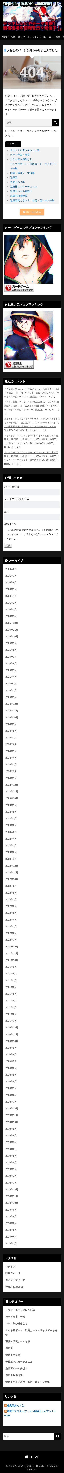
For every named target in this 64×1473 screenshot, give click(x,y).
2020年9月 (11, 1048)
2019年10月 (11, 1122)
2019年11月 (11, 1115)
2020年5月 (11, 1075)
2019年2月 (11, 1176)
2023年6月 (11, 825)
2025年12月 (11, 623)
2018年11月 (11, 1196)
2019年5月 (11, 1156)
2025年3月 (11, 683)
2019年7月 (11, 1142)
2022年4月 (11, 920)
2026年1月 (11, 616)
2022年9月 (11, 886)
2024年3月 (11, 764)
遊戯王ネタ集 (17, 182)
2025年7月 (11, 656)
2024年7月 (11, 737)
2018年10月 (11, 1203)
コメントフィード (15, 1280)
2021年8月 (11, 973)
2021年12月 (11, 946)
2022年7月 (11, 899)
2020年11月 (11, 1034)
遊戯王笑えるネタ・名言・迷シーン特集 (32, 200)
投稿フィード (12, 1273)
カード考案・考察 (20, 154)
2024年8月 (11, 731)
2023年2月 (11, 852)
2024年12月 (11, 704)
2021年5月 (11, 994)
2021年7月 (11, 980)
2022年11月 (11, 872)
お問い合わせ (8, 37)
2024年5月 (11, 751)
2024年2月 (11, 771)
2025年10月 (11, 636)
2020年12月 (11, 1027)
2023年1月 (11, 859)
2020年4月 (11, 1081)
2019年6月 (11, 1149)
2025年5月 (11, 670)
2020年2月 (11, 1095)
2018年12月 (11, 1189)
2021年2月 (11, 1014)
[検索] (55, 122)
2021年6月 (11, 987)
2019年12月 (11, 1108)
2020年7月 (11, 1061)
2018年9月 (11, 1210)
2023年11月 (11, 791)
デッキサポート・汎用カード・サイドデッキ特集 (31, 1332)
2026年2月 (11, 609)
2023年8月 (11, 812)
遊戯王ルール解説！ (21, 191)
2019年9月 (11, 1129)
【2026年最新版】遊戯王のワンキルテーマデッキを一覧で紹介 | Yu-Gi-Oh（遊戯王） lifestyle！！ (32, 460)
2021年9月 (11, 967)
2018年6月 (11, 1223)
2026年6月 (11, 582)
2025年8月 (11, 650)
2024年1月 (11, 778)
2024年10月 (11, 717)
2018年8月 (11, 1216)
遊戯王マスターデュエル (23, 186)
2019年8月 (11, 1135)
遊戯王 (13, 177)
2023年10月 (11, 798)
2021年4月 (11, 1000)
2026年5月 (11, 589)
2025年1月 (11, 697)
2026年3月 (11, 603)
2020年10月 (11, 1041)
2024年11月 (11, 710)
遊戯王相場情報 (18, 195)
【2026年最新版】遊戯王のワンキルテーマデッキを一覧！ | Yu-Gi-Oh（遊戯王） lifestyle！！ (31, 443)
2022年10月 (11, 879)
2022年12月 (11, 866)
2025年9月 (11, 643)
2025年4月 (11, 677)
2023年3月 (11, 845)
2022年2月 (11, 933)
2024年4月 (11, 758)
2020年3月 (11, 1088)
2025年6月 (11, 663)
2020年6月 (11, 1068)
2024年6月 (11, 744)
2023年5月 (11, 832)
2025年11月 (11, 629)
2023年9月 (11, 805)
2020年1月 (11, 1102)
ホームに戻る (33, 211)
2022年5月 (11, 913)
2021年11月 (11, 953)
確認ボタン (10, 524)
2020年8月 (11, 1054)
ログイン (10, 1266)
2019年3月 (11, 1169)
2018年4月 (11, 1237)
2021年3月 (11, 1007)
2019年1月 (11, 1183)
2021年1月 (11, 1021)
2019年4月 (11, 1162)
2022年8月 (11, 893)
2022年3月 (11, 926)
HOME (34, 1457)
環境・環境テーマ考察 (22, 173)
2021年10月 (11, 960)
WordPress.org (14, 1287)
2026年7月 (11, 576)
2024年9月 (11, 724)
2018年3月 (11, 1243)
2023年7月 (11, 818)
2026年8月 (11, 569)
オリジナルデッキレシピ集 (32, 37)
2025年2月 (11, 690)
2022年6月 (11, 906)
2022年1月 (11, 940)
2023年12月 (11, 785)
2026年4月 (11, 596)
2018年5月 (11, 1230)
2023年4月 (11, 839)
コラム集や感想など (21, 159)
